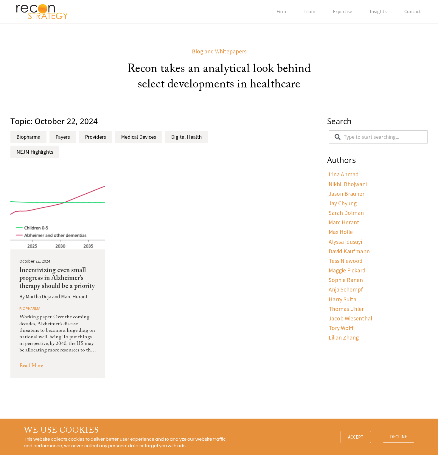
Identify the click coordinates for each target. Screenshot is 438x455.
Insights (378, 11)
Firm (281, 11)
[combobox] (378, 137)
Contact (412, 11)
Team (309, 11)
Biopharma (30, 308)
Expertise (342, 11)
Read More (31, 365)
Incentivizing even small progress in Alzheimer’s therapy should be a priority (57, 278)
